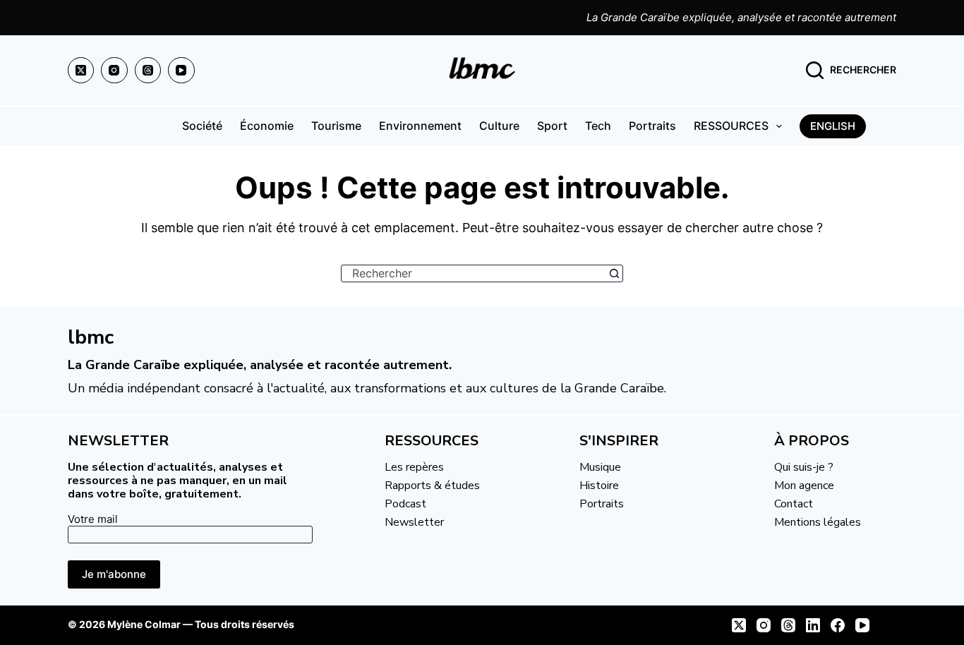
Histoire (599, 485)
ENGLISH (832, 126)
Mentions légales (817, 522)
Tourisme (336, 126)
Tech (598, 126)
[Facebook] (838, 625)
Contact (793, 504)
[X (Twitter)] (81, 70)
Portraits (652, 126)
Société (202, 126)
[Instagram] (114, 70)
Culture (499, 126)
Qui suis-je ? (803, 467)
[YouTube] (181, 70)
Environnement (420, 126)
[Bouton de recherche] (614, 273)
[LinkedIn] (813, 625)
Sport (552, 126)
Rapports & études (432, 485)
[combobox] (474, 273)
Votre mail (93, 519)
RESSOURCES (731, 126)
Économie (267, 126)
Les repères (414, 467)
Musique (600, 467)
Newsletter (414, 522)
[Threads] (148, 70)
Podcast (405, 504)
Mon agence (804, 485)
